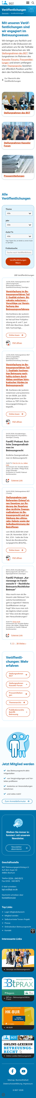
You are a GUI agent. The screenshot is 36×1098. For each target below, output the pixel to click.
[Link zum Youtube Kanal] (23, 1071)
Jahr (7, 220)
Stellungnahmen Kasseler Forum (16, 684)
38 (17, 643)
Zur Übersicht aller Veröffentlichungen (12, 79)
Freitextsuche (11, 248)
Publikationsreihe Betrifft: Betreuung (16, 712)
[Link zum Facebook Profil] (12, 1071)
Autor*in (9, 232)
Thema (9, 209)
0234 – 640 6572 (15, 878)
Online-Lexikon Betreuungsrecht (18, 1056)
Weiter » (22, 643)
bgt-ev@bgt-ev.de (10, 889)
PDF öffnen (17, 343)
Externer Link (17, 480)
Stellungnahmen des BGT (15, 53)
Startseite (5, 13)
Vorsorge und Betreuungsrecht (18, 969)
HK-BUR (9, 1027)
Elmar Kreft (16, 622)
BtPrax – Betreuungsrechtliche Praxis (18, 998)
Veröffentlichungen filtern (18, 261)
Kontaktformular (9, 897)
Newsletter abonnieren (16, 848)
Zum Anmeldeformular (15, 801)
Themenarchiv (14, 65)
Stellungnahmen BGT (16, 674)
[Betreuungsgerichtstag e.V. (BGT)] (8, 3)
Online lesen (14, 335)
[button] (33, 3)
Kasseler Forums (10, 59)
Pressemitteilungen (14, 176)
